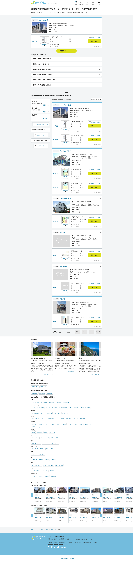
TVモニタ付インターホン (38, 454)
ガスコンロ (34, 459)
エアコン (43, 413)
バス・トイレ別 (35, 402)
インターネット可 (44, 437)
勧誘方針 (71, 542)
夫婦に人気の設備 (73, 407)
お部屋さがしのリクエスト (53, 542)
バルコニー (45, 470)
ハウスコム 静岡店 (54, 46)
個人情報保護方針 (77, 542)
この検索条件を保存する (42, 124)
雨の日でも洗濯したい (37, 418)
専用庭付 (52, 470)
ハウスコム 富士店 (75, 326)
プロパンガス (35, 437)
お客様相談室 (95, 542)
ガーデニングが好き (37, 465)
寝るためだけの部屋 (82, 418)
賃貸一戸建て (43, 386)
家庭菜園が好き (59, 465)
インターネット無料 (37, 476)
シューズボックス (36, 443)
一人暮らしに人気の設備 (38, 407)
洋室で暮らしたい (70, 418)
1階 (32, 448)
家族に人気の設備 (63, 407)
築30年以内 (49, 393)
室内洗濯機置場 (35, 413)
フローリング (57, 413)
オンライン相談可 (50, 424)
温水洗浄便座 (52, 402)
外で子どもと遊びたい (50, 418)
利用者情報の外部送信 (87, 542)
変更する (45, 105)
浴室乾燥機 (66, 402)
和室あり (49, 413)
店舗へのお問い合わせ (63, 542)
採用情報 (61, 544)
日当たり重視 (60, 418)
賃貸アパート (35, 386)
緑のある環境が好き (48, 465)
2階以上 (42, 448)
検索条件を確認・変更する (67, 558)
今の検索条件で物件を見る (66, 51)
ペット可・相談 (78, 424)
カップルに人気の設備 (51, 407)
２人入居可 (34, 424)
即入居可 (70, 424)
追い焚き (59, 402)
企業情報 (56, 544)
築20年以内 (34, 393)
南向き (47, 448)
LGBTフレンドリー (36, 427)
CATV (52, 437)
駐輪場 (45, 432)
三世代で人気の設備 (85, 407)
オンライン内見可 (61, 424)
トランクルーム (46, 443)
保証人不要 (42, 424)
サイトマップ (50, 544)
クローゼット (55, 443)
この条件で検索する (42, 135)
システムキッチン (55, 459)
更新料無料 (46, 476)
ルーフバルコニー (36, 470)
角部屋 (53, 448)
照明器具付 (65, 413)
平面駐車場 (39, 432)
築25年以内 (42, 393)
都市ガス (58, 437)
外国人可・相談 (87, 424)
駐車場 (33, 432)
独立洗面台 (44, 402)
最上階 (37, 448)
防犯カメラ (52, 432)
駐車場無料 (53, 476)
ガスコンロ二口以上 (44, 459)
